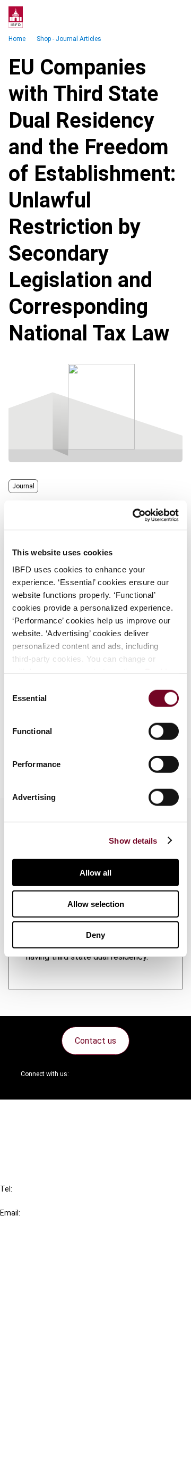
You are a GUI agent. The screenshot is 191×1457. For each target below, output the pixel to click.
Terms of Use (46, 1442)
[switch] (164, 731)
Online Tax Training (56, 1297)
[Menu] (172, 17)
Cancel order (44, 1114)
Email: (10, 1213)
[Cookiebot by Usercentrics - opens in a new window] (135, 515)
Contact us (95, 1041)
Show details (133, 840)
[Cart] (150, 17)
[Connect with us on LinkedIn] (111, 1074)
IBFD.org (37, 1259)
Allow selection (95, 903)
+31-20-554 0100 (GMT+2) (51, 1201)
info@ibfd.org (25, 1225)
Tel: (6, 1189)
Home (16, 39)
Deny (95, 934)
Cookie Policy (46, 1403)
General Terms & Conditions (72, 1365)
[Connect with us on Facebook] (162, 1074)
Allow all (95, 872)
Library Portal (46, 1316)
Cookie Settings (51, 1423)
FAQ (29, 1133)
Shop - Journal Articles (69, 39)
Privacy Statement (56, 1384)
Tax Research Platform (64, 1278)
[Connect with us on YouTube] (136, 1074)
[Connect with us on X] (85, 1074)
